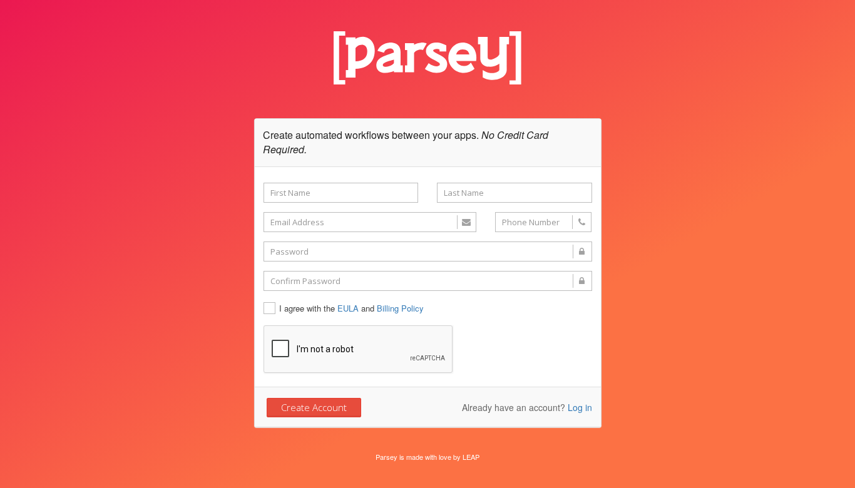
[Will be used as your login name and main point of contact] (370, 222)
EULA (348, 308)
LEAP (471, 457)
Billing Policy (400, 308)
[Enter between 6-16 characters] (428, 251)
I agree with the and (351, 308)
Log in (580, 407)
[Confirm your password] (428, 281)
